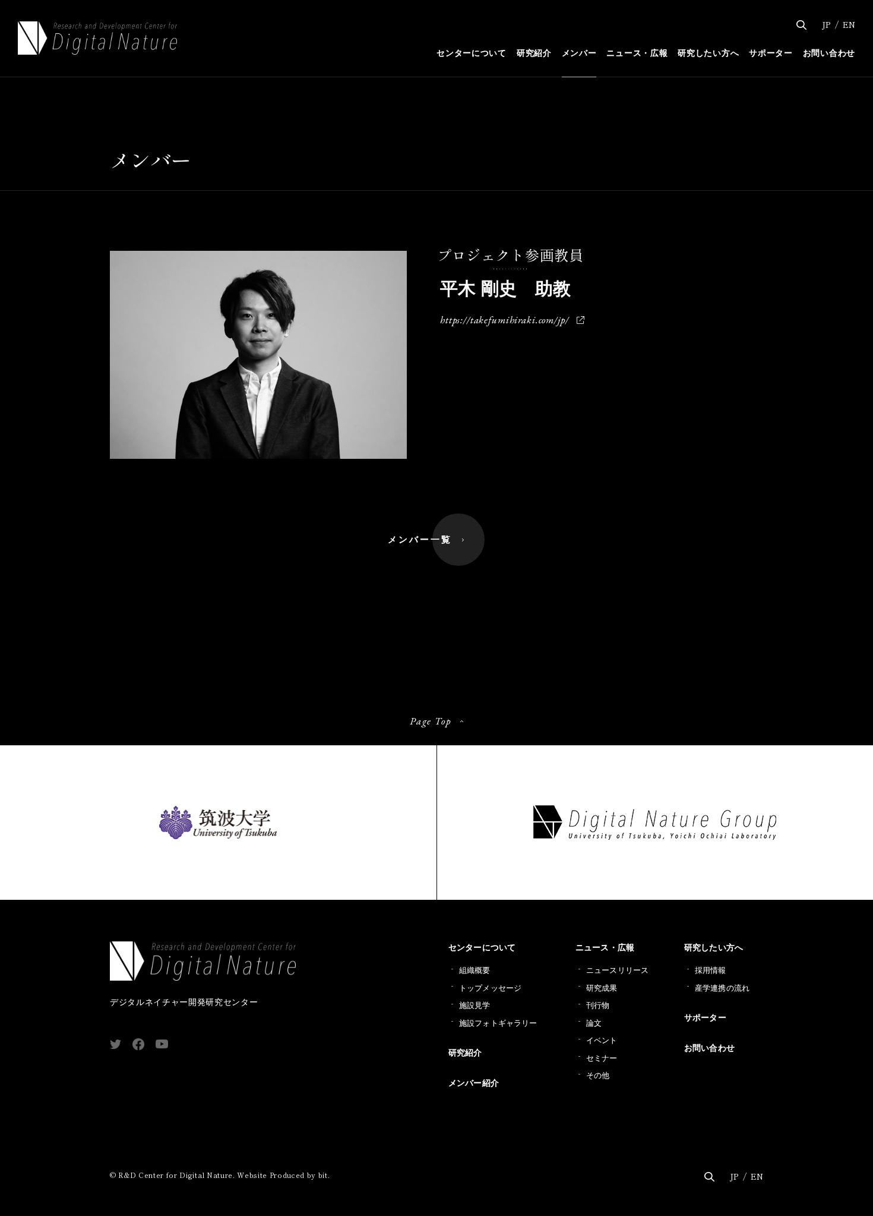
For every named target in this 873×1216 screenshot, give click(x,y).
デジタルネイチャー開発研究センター (184, 975)
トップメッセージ (490, 988)
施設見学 (475, 1005)
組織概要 (475, 970)
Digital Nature (97, 38)
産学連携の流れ (722, 988)
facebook (138, 1044)
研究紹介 (465, 1052)
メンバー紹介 (473, 1083)
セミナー (602, 1058)
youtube (162, 1043)
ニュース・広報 (604, 947)
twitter (115, 1044)
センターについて (481, 947)
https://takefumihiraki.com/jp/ (504, 319)
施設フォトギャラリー (498, 1023)
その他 (597, 1075)
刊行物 (597, 1005)
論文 (594, 1023)
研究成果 (602, 988)
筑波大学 (218, 822)
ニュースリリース (617, 970)
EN (849, 24)
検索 (801, 25)
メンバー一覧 (420, 539)
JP (826, 24)
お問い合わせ (709, 1048)
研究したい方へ (713, 947)
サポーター (705, 1017)
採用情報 (710, 970)
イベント (602, 1040)
